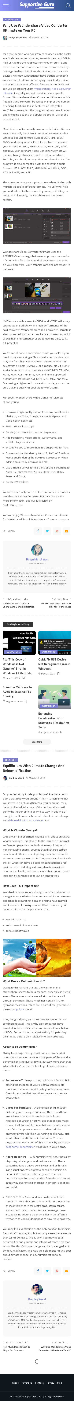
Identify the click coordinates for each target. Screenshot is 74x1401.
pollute (20, 1009)
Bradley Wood (16, 778)
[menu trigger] (7, 5)
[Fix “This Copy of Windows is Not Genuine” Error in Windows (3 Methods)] (19, 643)
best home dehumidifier (20, 1146)
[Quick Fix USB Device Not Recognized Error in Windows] (54, 643)
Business (10, 1369)
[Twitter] (47, 531)
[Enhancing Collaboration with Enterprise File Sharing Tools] (54, 697)
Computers (11, 19)
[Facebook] (38, 531)
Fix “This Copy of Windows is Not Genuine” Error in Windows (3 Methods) (17, 666)
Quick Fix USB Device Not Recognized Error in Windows (54, 664)
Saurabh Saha (16, 1387)
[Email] (66, 531)
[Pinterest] (57, 531)
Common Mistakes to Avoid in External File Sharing (17, 691)
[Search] (67, 5)
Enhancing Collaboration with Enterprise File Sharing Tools (53, 720)
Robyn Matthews (18, 38)
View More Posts (37, 563)
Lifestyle (10, 760)
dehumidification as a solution (26, 820)
